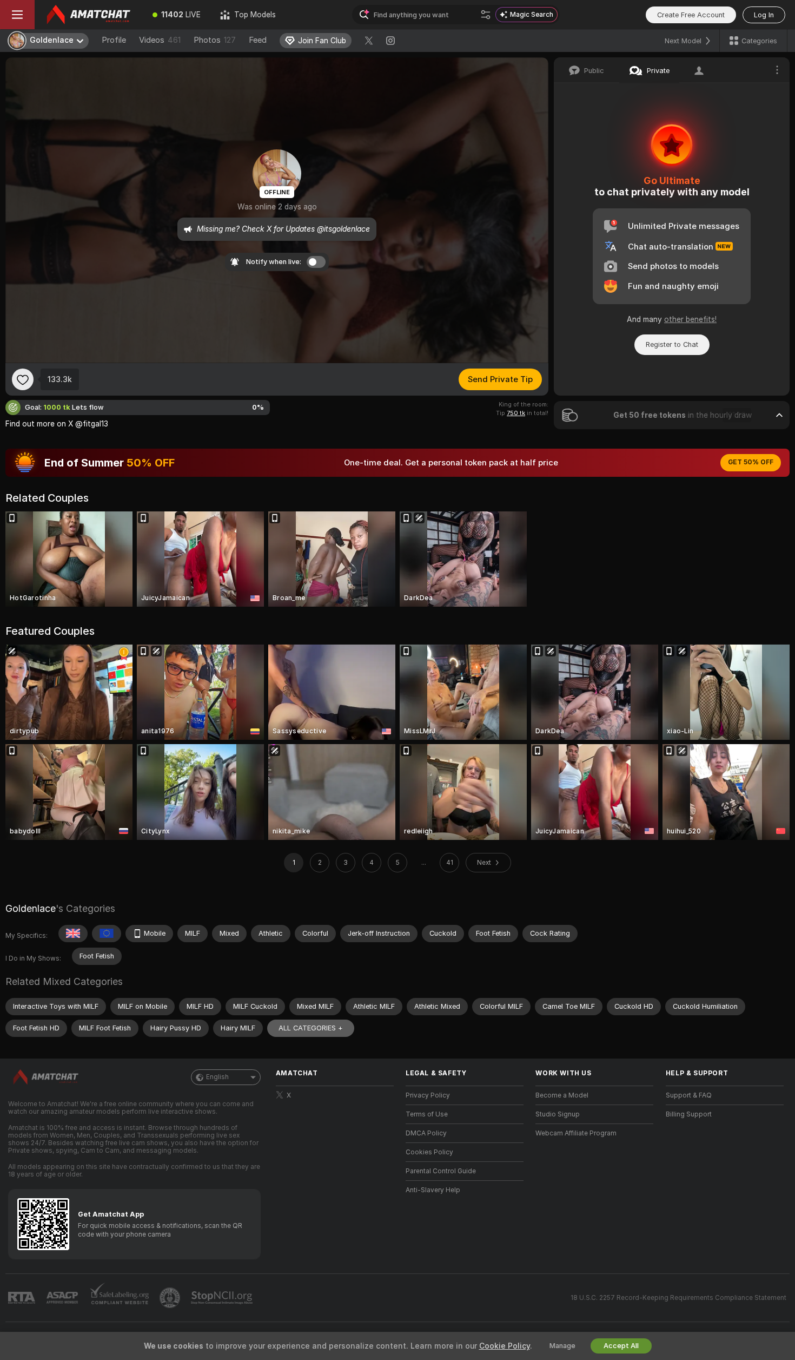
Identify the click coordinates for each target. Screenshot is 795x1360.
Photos (215, 40)
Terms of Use (427, 1114)
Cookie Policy (504, 1346)
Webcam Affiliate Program (576, 1133)
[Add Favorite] (23, 379)
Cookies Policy (429, 1152)
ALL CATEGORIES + (311, 1028)
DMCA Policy (426, 1133)
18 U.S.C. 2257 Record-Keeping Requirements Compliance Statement (678, 1298)
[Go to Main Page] (89, 14)
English (217, 1077)
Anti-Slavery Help (433, 1190)
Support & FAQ (689, 1095)
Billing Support (689, 1114)
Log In (764, 15)
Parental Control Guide (441, 1171)
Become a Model (561, 1095)
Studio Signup (557, 1114)
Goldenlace (30, 908)
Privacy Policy (428, 1095)
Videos (160, 40)
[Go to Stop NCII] (223, 1297)
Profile (114, 40)
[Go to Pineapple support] (171, 1297)
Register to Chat (672, 344)
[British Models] (73, 933)
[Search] (485, 14)
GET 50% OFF (750, 462)
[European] (106, 933)
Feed (258, 40)
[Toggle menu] (17, 14)
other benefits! (690, 319)
